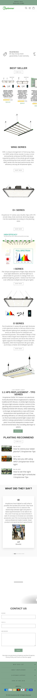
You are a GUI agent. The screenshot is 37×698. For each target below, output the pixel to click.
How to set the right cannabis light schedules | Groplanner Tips (24, 474)
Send (18, 650)
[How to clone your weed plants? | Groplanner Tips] (7, 448)
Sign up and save (18, 680)
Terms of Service (22, 657)
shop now (18, 170)
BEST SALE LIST (18, 664)
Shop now (18, 348)
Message (5, 631)
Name (3, 613)
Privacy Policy (10, 657)
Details (18, 431)
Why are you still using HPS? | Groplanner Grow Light (23, 462)
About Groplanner (18, 670)
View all (18, 72)
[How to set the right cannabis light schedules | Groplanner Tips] (7, 471)
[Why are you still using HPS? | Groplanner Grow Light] (7, 458)
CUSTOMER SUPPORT (18, 675)
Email (4, 622)
